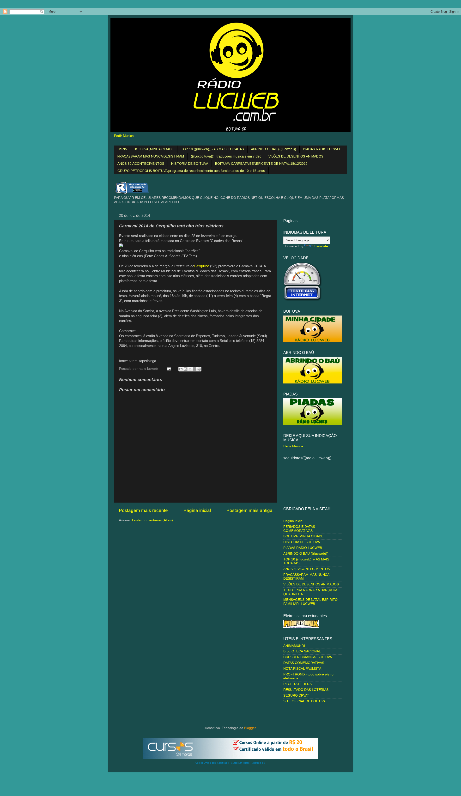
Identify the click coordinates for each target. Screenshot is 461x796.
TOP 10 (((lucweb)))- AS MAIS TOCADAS (212, 149)
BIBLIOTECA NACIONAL (302, 651)
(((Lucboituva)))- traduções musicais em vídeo (226, 156)
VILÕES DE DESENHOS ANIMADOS (295, 156)
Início (122, 149)
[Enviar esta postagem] (168, 369)
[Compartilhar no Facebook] (194, 369)
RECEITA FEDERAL (298, 684)
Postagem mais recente (143, 510)
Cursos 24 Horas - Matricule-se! (248, 762)
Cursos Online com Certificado (212, 762)
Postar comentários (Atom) (152, 520)
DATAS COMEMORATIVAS (303, 663)
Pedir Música (124, 136)
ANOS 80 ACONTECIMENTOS (140, 163)
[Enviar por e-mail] (180, 369)
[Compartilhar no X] (190, 369)
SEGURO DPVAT (296, 695)
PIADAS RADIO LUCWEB (322, 149)
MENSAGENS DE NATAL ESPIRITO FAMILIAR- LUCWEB (310, 601)
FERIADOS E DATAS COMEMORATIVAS (299, 528)
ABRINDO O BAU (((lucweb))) (273, 149)
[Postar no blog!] (185, 369)
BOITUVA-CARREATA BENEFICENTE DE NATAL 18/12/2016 (261, 163)
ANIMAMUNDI (294, 646)
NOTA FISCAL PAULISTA (302, 668)
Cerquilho (201, 266)
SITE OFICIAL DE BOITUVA (304, 701)
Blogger (250, 728)
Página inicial (197, 510)
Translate (321, 246)
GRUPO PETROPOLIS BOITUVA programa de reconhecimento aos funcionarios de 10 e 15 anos (191, 171)
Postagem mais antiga (249, 510)
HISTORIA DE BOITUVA (189, 163)
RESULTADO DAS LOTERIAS (305, 690)
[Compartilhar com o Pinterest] (199, 369)
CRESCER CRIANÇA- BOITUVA (307, 657)
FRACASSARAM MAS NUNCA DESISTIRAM (150, 156)
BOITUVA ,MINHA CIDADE (154, 149)
